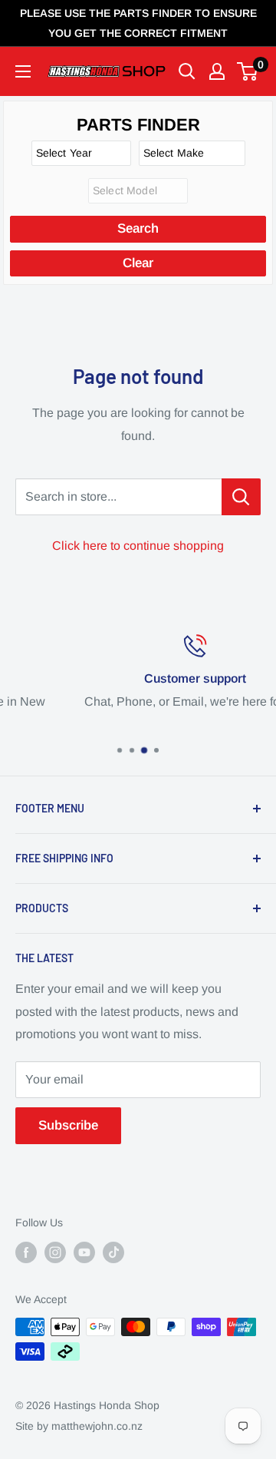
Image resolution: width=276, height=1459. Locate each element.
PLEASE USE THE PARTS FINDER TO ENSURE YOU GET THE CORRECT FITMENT (138, 23)
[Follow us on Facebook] (26, 1252)
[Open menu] (23, 71)
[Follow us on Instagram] (55, 1252)
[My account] (217, 71)
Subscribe (68, 1125)
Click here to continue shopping (138, 545)
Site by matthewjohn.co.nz (79, 1426)
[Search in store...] (241, 496)
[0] (248, 71)
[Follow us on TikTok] (113, 1252)
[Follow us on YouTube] (84, 1252)
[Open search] (187, 71)
